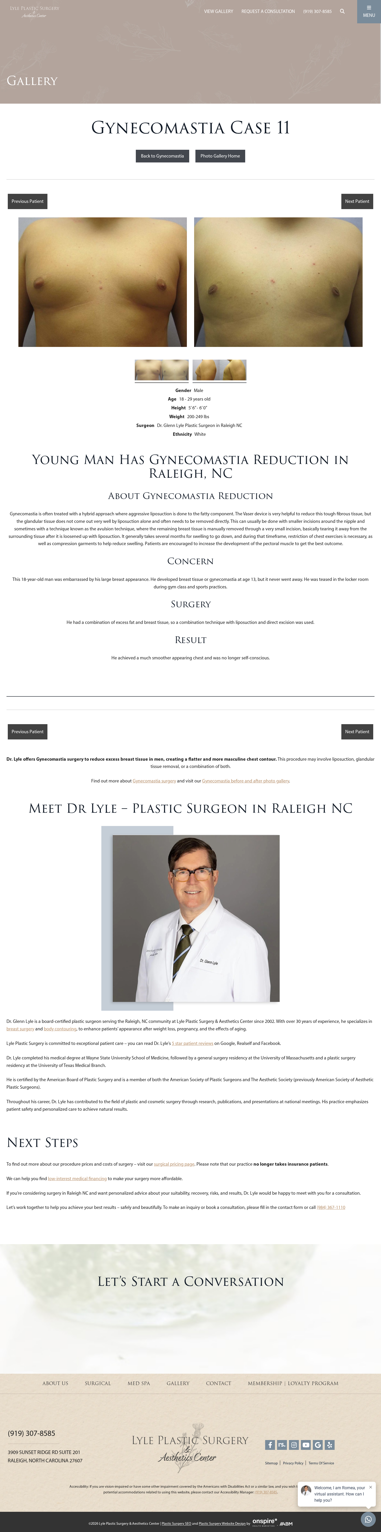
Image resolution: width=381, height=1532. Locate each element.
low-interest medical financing (77, 1178)
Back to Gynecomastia (162, 156)
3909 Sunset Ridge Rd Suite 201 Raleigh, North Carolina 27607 (45, 1456)
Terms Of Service (321, 1463)
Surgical (98, 1383)
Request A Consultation (268, 11)
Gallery (178, 1383)
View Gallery (218, 11)
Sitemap (271, 1463)
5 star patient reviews (192, 1043)
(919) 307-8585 (317, 11)
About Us (55, 1383)
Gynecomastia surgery (154, 781)
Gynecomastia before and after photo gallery (245, 781)
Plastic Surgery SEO (176, 1524)
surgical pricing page (174, 1164)
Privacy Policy (293, 1463)
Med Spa (139, 1383)
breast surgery (20, 1029)
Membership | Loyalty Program (293, 1383)
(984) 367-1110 (331, 1207)
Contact (218, 1383)
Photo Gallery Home (220, 156)
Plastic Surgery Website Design (222, 1524)
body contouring (60, 1029)
